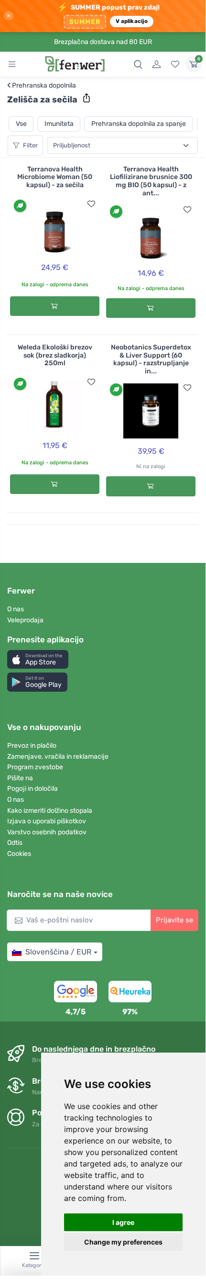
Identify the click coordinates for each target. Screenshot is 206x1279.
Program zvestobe (35, 767)
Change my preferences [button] (123, 1242)
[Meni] (12, 64)
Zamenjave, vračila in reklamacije (57, 756)
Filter (30, 145)
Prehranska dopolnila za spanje (138, 124)
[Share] (86, 98)
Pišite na (20, 778)
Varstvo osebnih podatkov (47, 832)
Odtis (14, 843)
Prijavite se (174, 920)
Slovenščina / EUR (58, 951)
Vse (21, 124)
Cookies (19, 854)
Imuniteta (59, 124)
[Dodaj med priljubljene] (91, 204)
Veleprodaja (25, 620)
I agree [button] (123, 1222)
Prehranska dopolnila (41, 85)
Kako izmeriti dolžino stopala (49, 811)
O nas (15, 609)
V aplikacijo (132, 21)
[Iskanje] (138, 64)
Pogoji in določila (32, 789)
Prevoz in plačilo (31, 745)
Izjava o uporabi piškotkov (46, 821)
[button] (37, 659)
